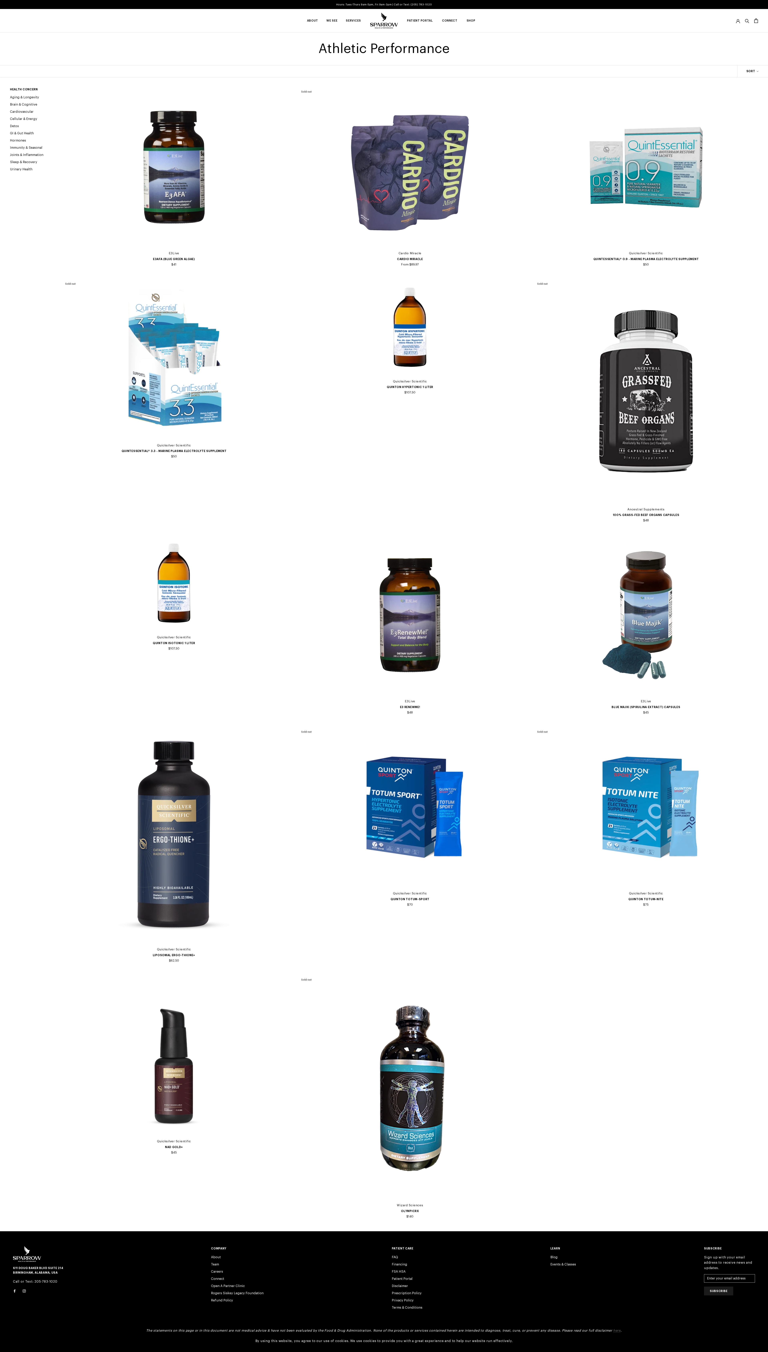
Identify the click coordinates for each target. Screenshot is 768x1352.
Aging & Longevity (24, 97)
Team (215, 1264)
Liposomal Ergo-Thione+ (174, 955)
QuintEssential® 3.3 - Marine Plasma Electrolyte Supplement (174, 451)
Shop (471, 20)
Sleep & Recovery (23, 162)
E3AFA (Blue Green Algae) (174, 259)
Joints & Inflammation (26, 155)
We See (331, 20)
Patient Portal (420, 20)
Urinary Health (21, 169)
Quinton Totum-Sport (410, 899)
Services (353, 20)
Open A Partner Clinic (228, 1286)
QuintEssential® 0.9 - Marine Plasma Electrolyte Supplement (646, 259)
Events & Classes (563, 1264)
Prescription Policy (407, 1293)
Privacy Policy (403, 1300)
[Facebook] (14, 1291)
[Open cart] (756, 20)
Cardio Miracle (410, 259)
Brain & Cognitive (23, 104)
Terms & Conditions (407, 1307)
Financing (399, 1264)
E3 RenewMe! (410, 707)
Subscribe (718, 1291)
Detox (14, 126)
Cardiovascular (22, 111)
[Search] (747, 21)
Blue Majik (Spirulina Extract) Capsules (646, 707)
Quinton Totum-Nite (646, 899)
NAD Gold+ (174, 1147)
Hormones (18, 140)
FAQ (395, 1257)
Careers (217, 1271)
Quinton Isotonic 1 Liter (174, 643)
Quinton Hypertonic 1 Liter (410, 387)
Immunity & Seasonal (26, 147)
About (312, 20)
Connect (449, 20)
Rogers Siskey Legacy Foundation (237, 1293)
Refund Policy (222, 1300)
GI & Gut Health (22, 133)
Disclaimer (400, 1286)
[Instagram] (24, 1291)
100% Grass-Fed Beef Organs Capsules (646, 515)
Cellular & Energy (23, 119)
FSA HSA (399, 1271)
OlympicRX (410, 1211)
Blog (554, 1257)
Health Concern (24, 89)
